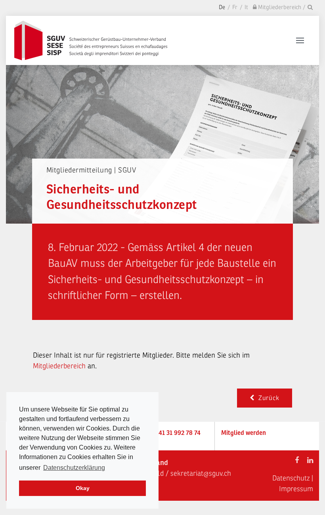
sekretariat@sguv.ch (200, 473)
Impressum (296, 489)
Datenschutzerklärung (74, 467)
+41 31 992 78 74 (178, 433)
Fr (234, 7)
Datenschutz (291, 478)
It (246, 7)
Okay (83, 488)
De (222, 7)
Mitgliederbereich (60, 366)
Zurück (266, 398)
